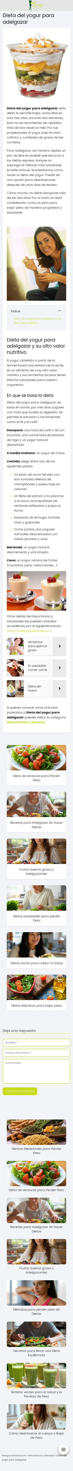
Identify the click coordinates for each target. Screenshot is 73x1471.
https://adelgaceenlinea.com (29, 631)
